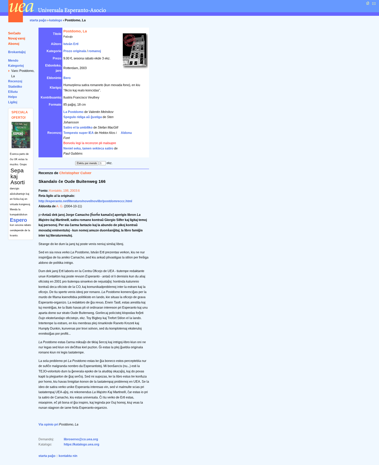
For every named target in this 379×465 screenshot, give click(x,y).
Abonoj (13, 43)
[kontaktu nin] (373, 4)
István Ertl (70, 44)
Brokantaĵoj (16, 52)
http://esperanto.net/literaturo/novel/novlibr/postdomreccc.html (85, 201)
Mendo (13, 60)
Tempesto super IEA (78, 132)
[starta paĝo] (367, 4)
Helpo (12, 97)
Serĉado (14, 33)
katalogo (55, 20)
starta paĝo (38, 20)
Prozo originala (74, 51)
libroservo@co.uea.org (81, 439)
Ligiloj (12, 102)
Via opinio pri (48, 424)
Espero (18, 220)
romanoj (94, 51)
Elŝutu (13, 91)
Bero (67, 78)
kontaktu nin (68, 455)
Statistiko (15, 86)
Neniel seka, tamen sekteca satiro (88, 148)
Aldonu (126, 132)
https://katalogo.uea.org (81, 444)
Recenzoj (15, 81)
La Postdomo (73, 112)
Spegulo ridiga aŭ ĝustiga (82, 117)
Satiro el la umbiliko (78, 127)
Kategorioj (16, 65)
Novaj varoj (16, 38)
